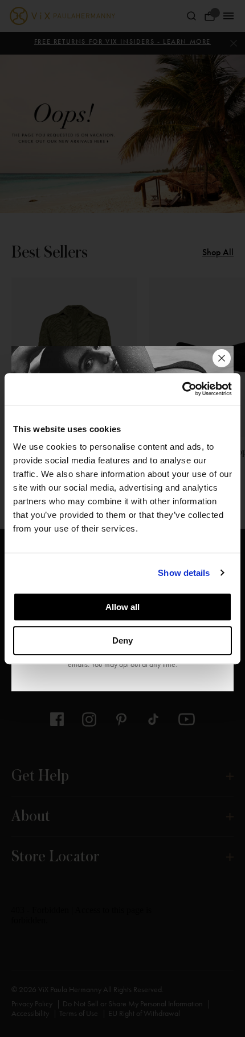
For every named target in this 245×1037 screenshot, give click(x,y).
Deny (122, 640)
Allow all (122, 607)
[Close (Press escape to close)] (222, 358)
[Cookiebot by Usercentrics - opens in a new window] (182, 388)
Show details (184, 573)
